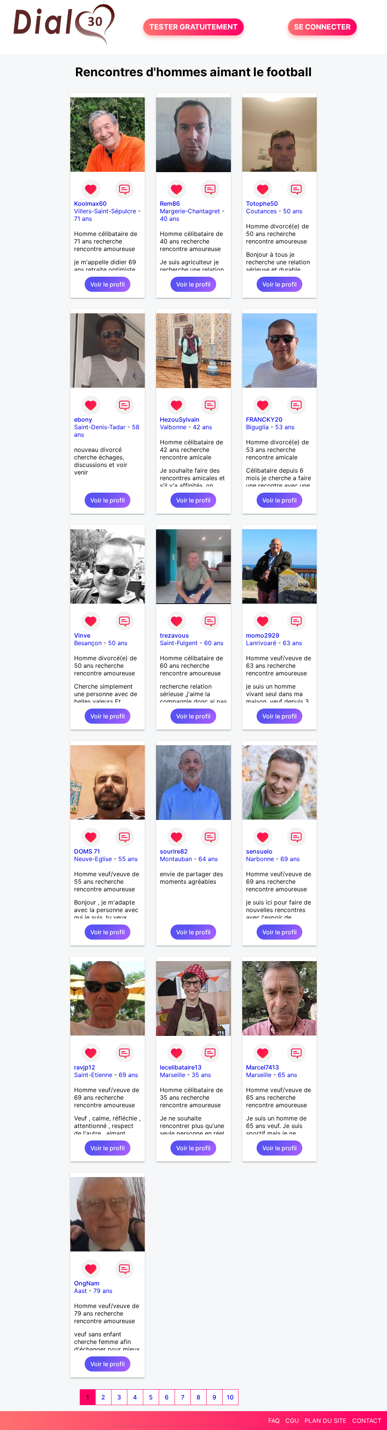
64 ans (208, 859)
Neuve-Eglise (93, 859)
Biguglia (257, 427)
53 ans (284, 427)
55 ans (128, 859)
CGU (292, 1420)
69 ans (290, 859)
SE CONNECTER (322, 27)
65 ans (287, 1075)
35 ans (201, 1075)
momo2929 (262, 635)
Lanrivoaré (261, 643)
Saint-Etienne (93, 1075)
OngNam (86, 1283)
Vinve (82, 635)
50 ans (292, 211)
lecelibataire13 (180, 1067)
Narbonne (260, 859)
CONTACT (366, 1420)
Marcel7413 (262, 1067)
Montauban (176, 859)
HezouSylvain (180, 419)
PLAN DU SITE (326, 1420)
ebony (83, 419)
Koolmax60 (90, 203)
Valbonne (173, 427)
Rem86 (170, 203)
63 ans (292, 643)
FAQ (274, 1420)
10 (230, 1397)
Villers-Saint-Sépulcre (105, 211)
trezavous (174, 635)
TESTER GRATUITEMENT (193, 27)
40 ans (169, 218)
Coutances (261, 211)
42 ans (202, 427)
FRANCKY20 (264, 419)
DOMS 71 (87, 851)
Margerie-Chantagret (190, 211)
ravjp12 (84, 1067)
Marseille (172, 1075)
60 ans (213, 643)
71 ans (83, 218)
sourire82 (174, 851)
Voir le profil (107, 284)
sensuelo (259, 851)
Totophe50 (262, 203)
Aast (80, 1290)
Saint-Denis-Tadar (99, 427)
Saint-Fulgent (179, 643)
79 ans (102, 1290)
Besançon (88, 643)
